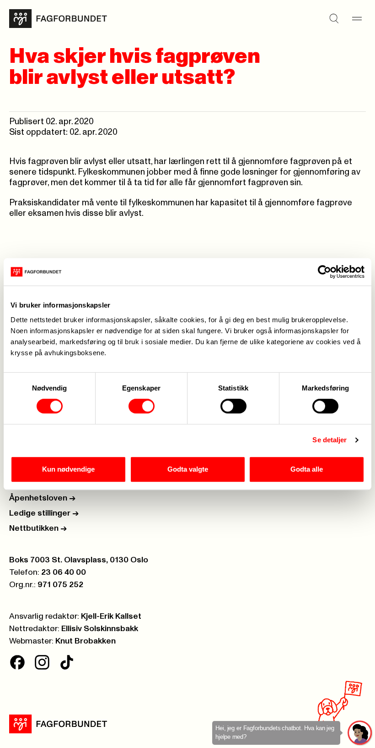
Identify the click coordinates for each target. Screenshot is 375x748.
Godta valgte (187, 469)
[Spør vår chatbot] (360, 733)
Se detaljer (329, 440)
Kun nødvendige (68, 469)
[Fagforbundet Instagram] (42, 662)
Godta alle (306, 469)
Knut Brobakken (85, 641)
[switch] (142, 406)
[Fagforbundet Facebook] (17, 662)
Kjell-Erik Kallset (111, 616)
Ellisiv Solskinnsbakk (99, 629)
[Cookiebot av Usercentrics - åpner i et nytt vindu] (324, 272)
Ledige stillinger (44, 513)
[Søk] (334, 19)
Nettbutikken (38, 528)
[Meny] (357, 19)
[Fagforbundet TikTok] (67, 662)
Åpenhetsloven (42, 498)
